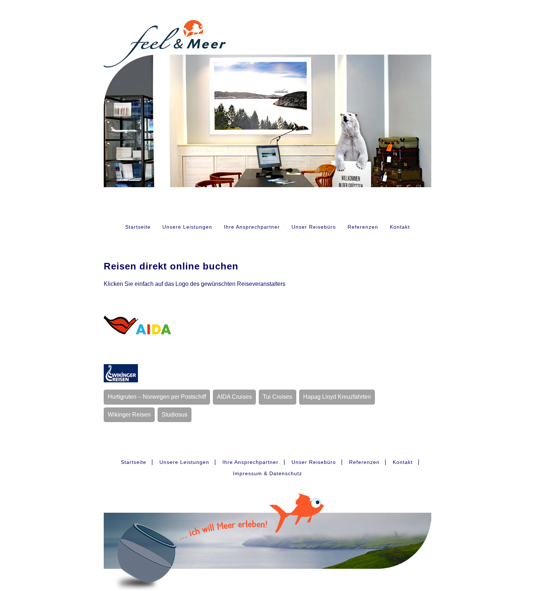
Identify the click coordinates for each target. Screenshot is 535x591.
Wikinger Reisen (129, 414)
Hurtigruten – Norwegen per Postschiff (157, 397)
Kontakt (400, 227)
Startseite (138, 227)
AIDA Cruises (234, 397)
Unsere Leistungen (187, 227)
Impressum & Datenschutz (267, 473)
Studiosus (174, 414)
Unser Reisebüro (314, 227)
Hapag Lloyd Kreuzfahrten (337, 397)
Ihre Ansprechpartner (252, 227)
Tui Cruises (277, 397)
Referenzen (363, 227)
